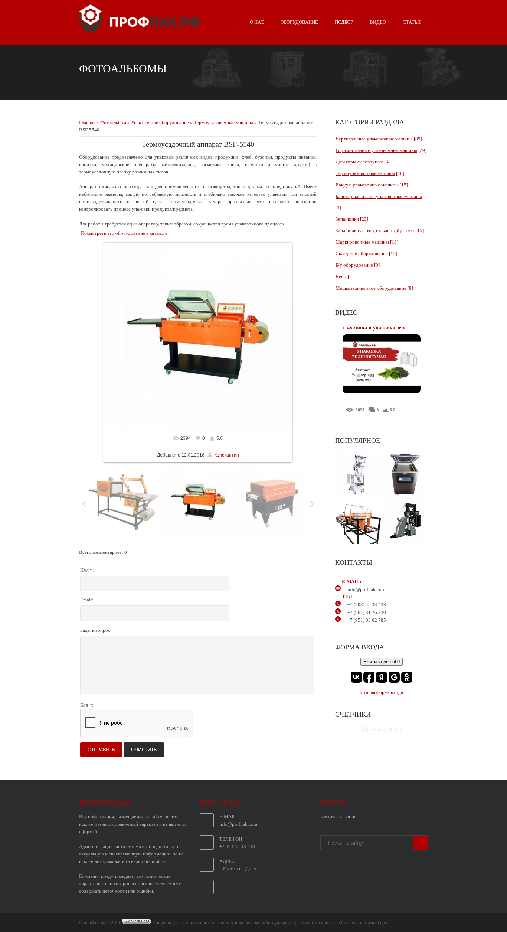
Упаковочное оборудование (160, 122)
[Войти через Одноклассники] (406, 677)
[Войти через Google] (394, 677)
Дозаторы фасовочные (359, 162)
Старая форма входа (381, 692)
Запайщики (347, 219)
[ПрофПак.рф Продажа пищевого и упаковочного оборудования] (139, 29)
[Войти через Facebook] (368, 677)
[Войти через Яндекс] (381, 677)
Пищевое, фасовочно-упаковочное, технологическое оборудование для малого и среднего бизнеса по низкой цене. (271, 922)
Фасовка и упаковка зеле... (379, 328)
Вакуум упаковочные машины (367, 185)
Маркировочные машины (362, 242)
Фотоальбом (113, 122)
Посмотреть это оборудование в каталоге (124, 233)
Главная (87, 122)
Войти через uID (381, 662)
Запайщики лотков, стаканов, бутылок (375, 230)
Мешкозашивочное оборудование (371, 288)
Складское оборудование (362, 253)
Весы (341, 276)
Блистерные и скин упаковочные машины (379, 196)
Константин (226, 455)
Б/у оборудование (354, 265)
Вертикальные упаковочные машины (374, 139)
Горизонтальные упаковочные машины (376, 150)
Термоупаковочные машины (223, 122)
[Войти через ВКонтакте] (356, 677)
